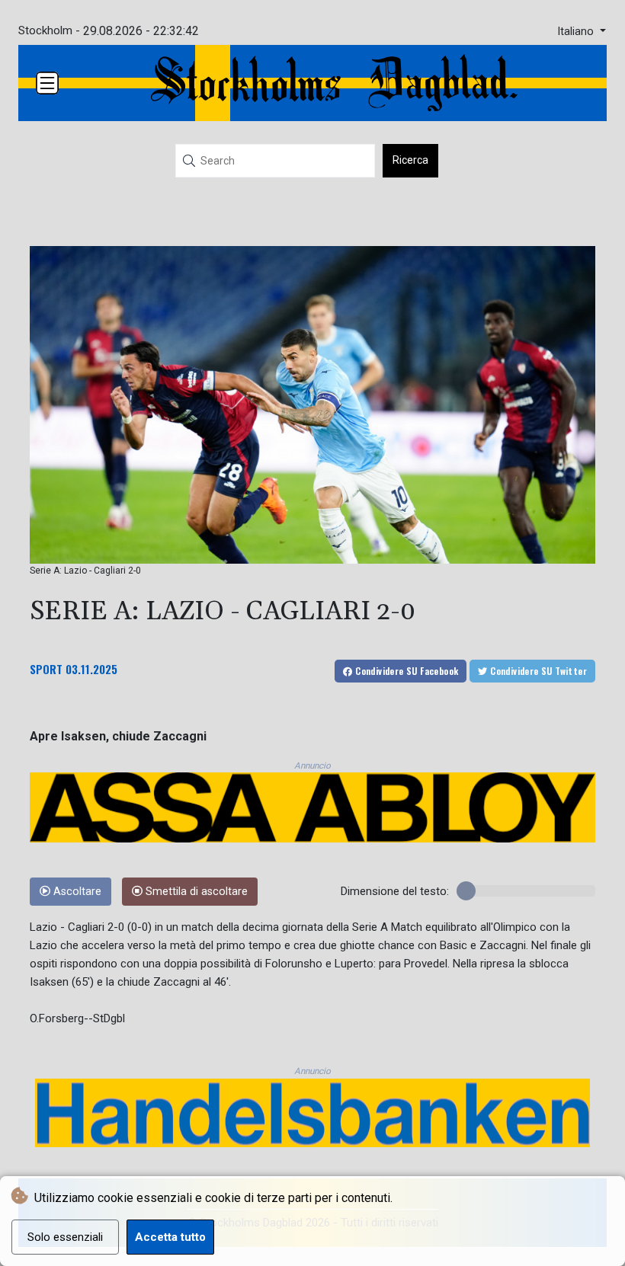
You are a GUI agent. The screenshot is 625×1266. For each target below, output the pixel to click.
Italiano (577, 31)
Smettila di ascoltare (195, 891)
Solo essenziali (65, 1237)
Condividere (406, 670)
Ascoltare (75, 891)
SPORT (46, 668)
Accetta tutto (170, 1237)
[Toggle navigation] (47, 83)
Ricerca (410, 160)
